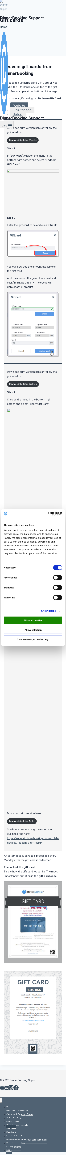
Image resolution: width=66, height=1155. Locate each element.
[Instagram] (10, 1088)
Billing (9, 1150)
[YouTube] (2, 1088)
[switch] (57, 577)
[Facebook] (16, 1088)
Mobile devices (13, 1147)
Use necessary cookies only (33, 639)
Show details (48, 610)
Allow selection (33, 629)
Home (3, 27)
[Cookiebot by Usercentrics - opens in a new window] (48, 514)
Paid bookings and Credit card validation (26, 1139)
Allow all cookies (33, 620)
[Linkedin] (6, 1088)
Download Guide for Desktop (23, 384)
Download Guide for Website (23, 140)
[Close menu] (1, 1100)
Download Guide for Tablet (22, 821)
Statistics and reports (17, 1125)
